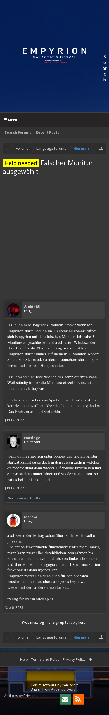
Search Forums (18, 132)
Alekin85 (32, 306)
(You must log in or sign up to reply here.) (54, 622)
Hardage (32, 437)
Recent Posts (47, 132)
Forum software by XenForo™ (54, 685)
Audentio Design (64, 689)
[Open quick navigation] (101, 148)
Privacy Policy (74, 659)
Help (24, 659)
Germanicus (18, 498)
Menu (13, 119)
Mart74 (30, 517)
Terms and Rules (45, 659)
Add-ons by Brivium (19, 695)
